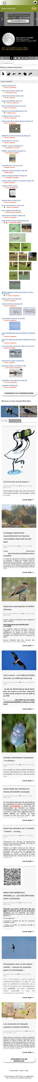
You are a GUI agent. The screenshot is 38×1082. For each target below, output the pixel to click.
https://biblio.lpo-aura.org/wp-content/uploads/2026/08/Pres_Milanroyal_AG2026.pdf (19, 702)
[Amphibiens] (25, 73)
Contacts (21, 1070)
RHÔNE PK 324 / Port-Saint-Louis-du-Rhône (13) (16, 135)
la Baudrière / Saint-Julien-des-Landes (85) (14, 380)
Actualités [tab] (5, 421)
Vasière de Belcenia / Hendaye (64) (12, 304)
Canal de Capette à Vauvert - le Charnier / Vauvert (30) (18, 180)
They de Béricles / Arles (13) (10, 141)
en (35, 8)
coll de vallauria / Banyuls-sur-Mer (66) (13, 318)
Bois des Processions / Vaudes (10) (12, 90)
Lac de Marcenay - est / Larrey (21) (12, 165)
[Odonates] (30, 73)
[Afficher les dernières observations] (11, 67)
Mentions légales (14, 1070)
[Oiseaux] (3, 73)
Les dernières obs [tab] (7, 63)
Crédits (26, 1070)
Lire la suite (27, 500)
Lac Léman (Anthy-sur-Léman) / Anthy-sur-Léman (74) (18, 346)
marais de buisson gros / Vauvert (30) (13, 205)
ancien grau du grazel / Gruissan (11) (13, 96)
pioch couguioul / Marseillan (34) (11, 210)
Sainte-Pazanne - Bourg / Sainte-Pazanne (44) (15, 220)
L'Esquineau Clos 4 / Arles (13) (11, 116)
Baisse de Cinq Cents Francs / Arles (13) (14, 106)
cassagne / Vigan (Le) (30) (9, 186)
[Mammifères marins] (14, 73)
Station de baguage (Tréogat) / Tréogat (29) (14, 175)
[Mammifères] (9, 73)
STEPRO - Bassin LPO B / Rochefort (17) (14, 151)
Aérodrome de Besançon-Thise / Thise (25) (14, 170)
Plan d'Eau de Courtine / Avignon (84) (13, 360)
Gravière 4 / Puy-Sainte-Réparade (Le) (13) (14, 111)
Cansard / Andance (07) (9, 85)
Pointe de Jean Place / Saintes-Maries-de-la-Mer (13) (17, 121)
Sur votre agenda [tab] (15, 421)
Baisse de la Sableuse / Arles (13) (12, 101)
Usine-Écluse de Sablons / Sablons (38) (13, 215)
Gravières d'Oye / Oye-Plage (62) (11, 299)
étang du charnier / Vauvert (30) (11, 200)
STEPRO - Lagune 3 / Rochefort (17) (12, 146)
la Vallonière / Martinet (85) (10, 385)
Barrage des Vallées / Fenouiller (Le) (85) (14, 366)
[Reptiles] (19, 73)
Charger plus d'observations (19, 393)
